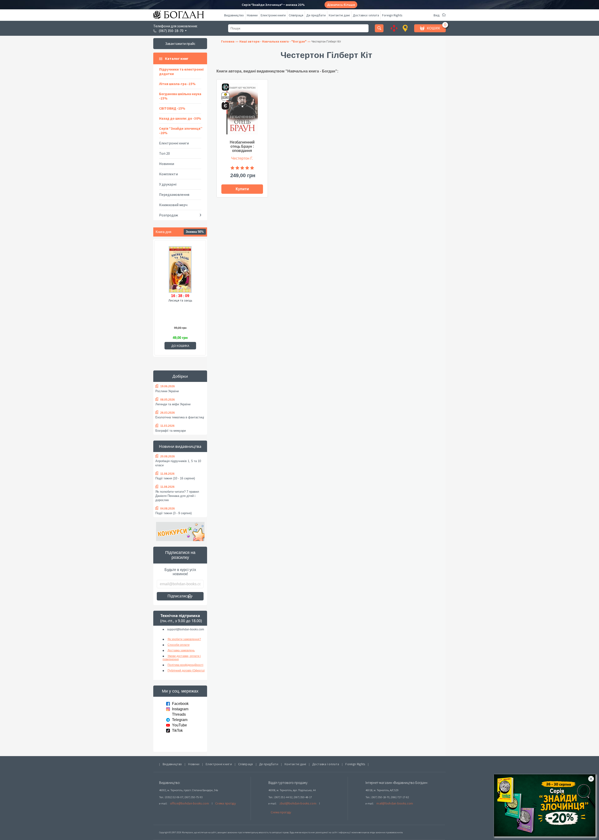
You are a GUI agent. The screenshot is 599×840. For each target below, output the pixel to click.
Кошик (433, 28)
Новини (252, 15)
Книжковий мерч (173, 204)
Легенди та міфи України (172, 404)
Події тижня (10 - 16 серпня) (175, 478)
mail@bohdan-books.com (394, 803)
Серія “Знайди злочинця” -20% (180, 130)
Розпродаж (168, 215)
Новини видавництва (180, 446)
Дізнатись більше (341, 5)
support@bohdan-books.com (185, 629)
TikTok (177, 730)
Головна (227, 41)
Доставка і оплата (366, 15)
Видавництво (234, 15)
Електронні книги (273, 15)
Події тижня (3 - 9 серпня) (173, 513)
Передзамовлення (174, 194)
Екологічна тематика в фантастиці (179, 417)
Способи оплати (179, 644)
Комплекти (168, 174)
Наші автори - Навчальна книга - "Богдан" (273, 41)
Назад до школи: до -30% (180, 118)
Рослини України (167, 391)
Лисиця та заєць (180, 300)
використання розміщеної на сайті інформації (325, 832)
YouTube (179, 725)
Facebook (180, 704)
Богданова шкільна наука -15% (180, 96)
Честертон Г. (242, 158)
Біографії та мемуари (170, 430)
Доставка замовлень (181, 650)
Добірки (180, 376)
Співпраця (296, 15)
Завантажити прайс (180, 43)
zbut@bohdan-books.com (297, 803)
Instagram (180, 709)
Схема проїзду (225, 803)
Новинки (166, 163)
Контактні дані (339, 15)
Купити (242, 189)
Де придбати (316, 15)
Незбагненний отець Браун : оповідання (242, 146)
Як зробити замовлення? (184, 639)
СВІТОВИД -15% (172, 108)
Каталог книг (176, 58)
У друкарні (167, 184)
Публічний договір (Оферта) (186, 670)
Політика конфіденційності (185, 665)
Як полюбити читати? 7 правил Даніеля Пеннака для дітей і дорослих (177, 496)
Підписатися (178, 596)
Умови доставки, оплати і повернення (182, 657)
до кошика (180, 346)
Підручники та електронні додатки (181, 71)
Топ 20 (164, 153)
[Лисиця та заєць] (180, 269)
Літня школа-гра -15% (177, 84)
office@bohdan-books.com (189, 803)
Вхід (437, 15)
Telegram (179, 720)
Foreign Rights (392, 15)
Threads (179, 714)
